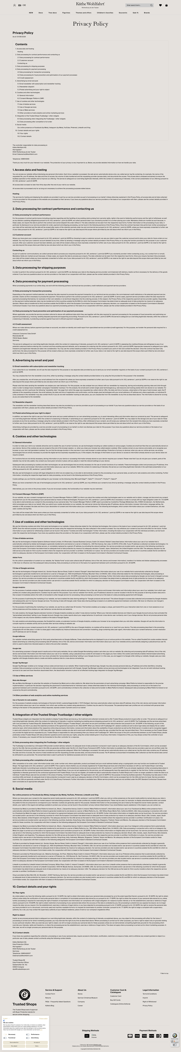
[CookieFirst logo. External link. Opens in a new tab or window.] (4, 1020)
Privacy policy (43, 1018)
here (41, 1030)
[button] (6, 1019)
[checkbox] (5, 1035)
